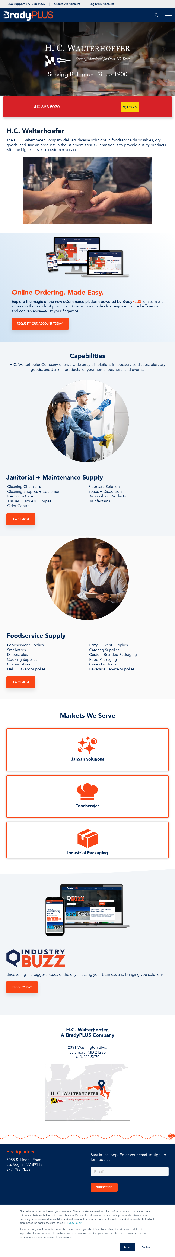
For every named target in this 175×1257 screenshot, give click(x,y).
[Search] (156, 15)
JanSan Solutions (87, 759)
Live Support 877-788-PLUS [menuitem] (26, 4)
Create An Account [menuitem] (67, 4)
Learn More (21, 519)
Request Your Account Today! (40, 324)
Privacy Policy (73, 1223)
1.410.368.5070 (45, 106)
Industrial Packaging (87, 853)
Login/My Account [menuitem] (101, 4)
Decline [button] (145, 1247)
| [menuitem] (49, 4)
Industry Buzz (22, 987)
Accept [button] (128, 1247)
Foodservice (87, 806)
